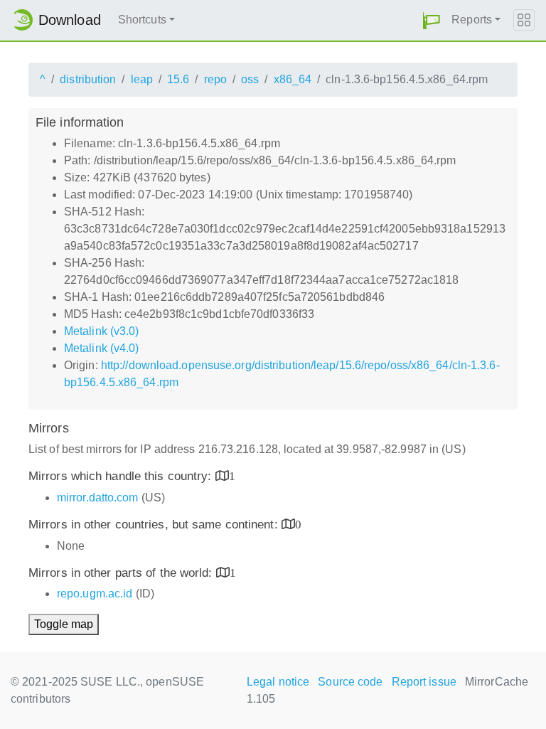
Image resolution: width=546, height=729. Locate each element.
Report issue (424, 682)
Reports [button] (471, 20)
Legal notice (278, 682)
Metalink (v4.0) (101, 348)
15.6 (178, 79)
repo (215, 79)
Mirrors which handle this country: (121, 476)
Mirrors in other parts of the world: (122, 573)
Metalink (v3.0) (101, 331)
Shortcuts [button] (142, 20)
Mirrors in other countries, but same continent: (155, 524)
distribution (88, 79)
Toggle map (63, 624)
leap (142, 79)
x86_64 (293, 79)
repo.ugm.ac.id (94, 593)
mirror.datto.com (98, 497)
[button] (431, 20)
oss (250, 79)
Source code (350, 682)
